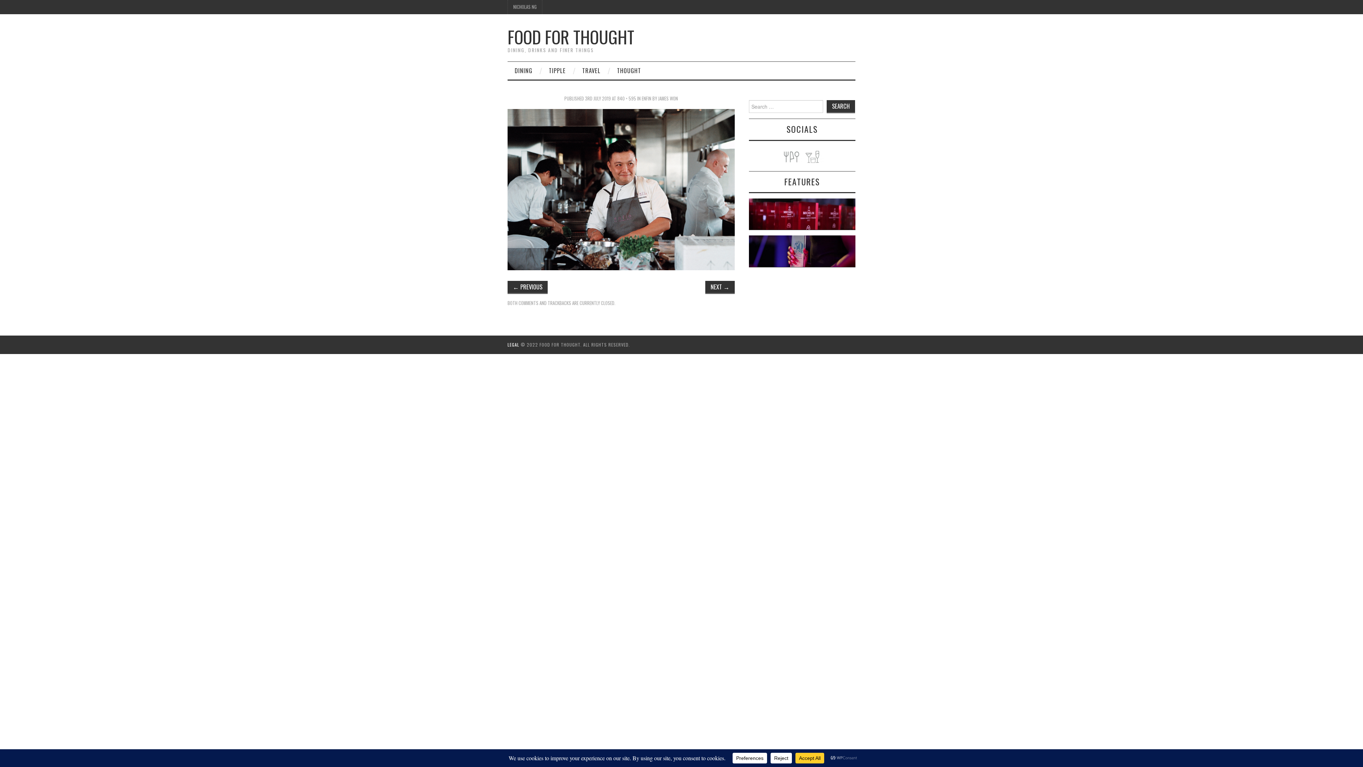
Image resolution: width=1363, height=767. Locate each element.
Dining (523, 70)
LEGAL (513, 344)
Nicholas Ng (525, 7)
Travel (591, 70)
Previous (527, 286)
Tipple (557, 70)
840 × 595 (626, 98)
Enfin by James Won (660, 98)
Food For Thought (571, 36)
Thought (629, 70)
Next (720, 286)
